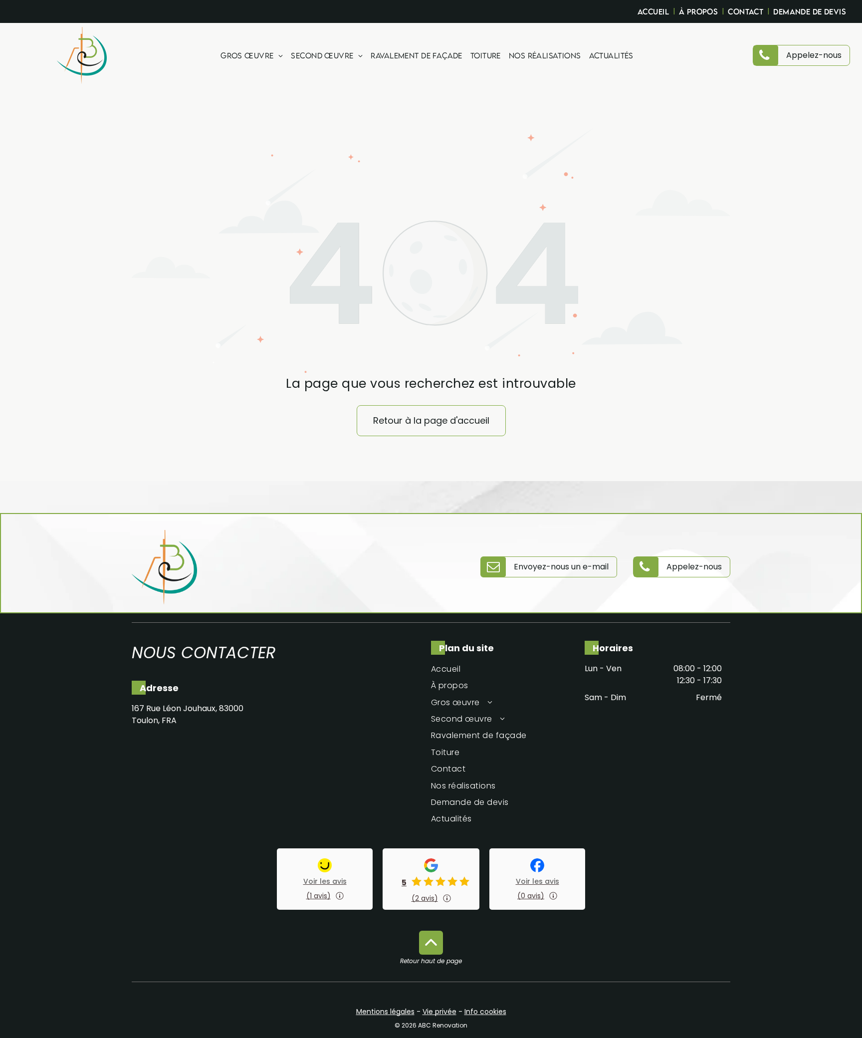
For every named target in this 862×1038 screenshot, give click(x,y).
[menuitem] (654, 11)
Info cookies (485, 1012)
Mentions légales (385, 1012)
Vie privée (439, 1012)
